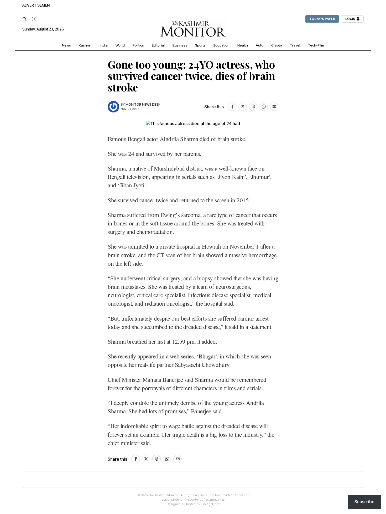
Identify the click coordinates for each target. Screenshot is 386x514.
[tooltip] (232, 106)
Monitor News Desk (143, 104)
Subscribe (364, 501)
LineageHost (210, 504)
